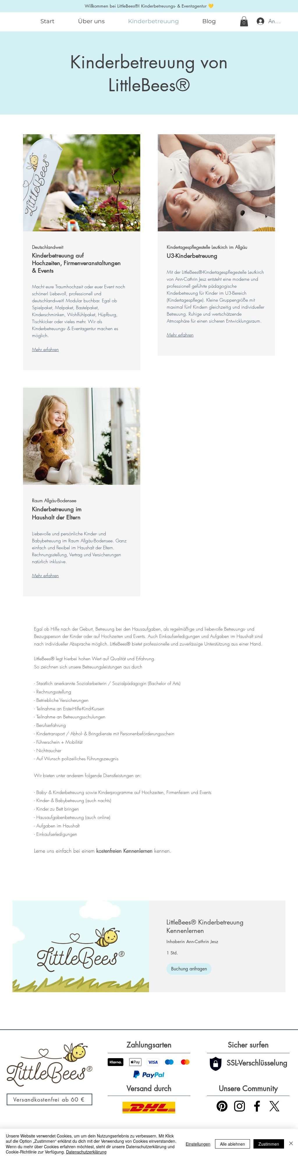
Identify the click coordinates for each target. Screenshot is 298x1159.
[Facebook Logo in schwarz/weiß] (257, 1106)
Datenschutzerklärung (86, 1152)
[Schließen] (291, 1143)
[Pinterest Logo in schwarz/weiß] (222, 1106)
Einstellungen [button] (198, 1144)
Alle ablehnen (232, 1144)
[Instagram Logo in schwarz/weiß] (239, 1106)
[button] (244, 21)
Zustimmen (268, 1144)
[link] (217, 926)
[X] (274, 1106)
